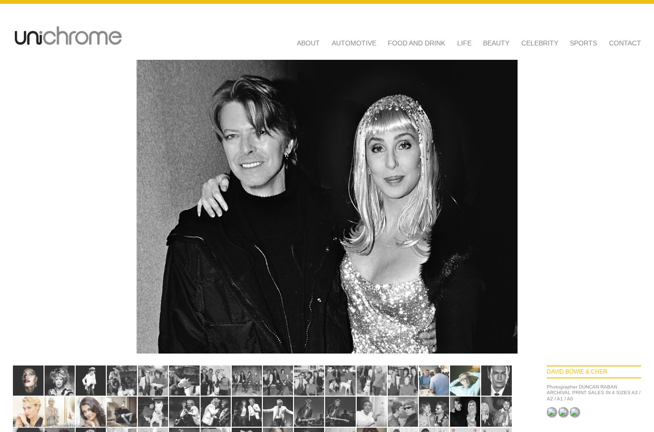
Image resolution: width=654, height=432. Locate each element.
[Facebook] (552, 412)
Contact (625, 42)
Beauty (496, 42)
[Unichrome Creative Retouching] (68, 36)
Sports (583, 42)
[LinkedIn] (575, 412)
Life (464, 42)
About (308, 42)
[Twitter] (563, 412)
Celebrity (539, 42)
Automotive (354, 42)
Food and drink (416, 42)
